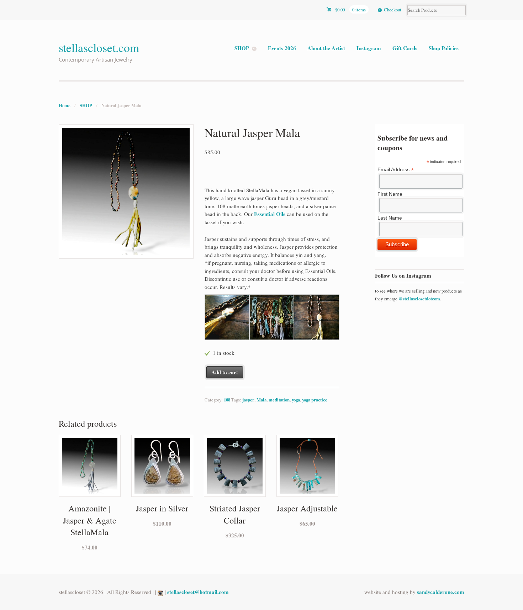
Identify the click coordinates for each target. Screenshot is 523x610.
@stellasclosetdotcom (419, 298)
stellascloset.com (99, 47)
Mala (261, 399)
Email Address (395, 169)
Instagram (368, 48)
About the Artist (326, 48)
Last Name (389, 218)
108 (227, 399)
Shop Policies (444, 48)
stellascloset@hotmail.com (198, 592)
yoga (296, 399)
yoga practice (314, 399)
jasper (248, 399)
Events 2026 (282, 48)
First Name (389, 194)
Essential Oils (269, 214)
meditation (279, 399)
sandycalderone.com (440, 592)
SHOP (241, 48)
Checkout (392, 9)
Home (64, 105)
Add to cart (224, 372)
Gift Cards (404, 48)
